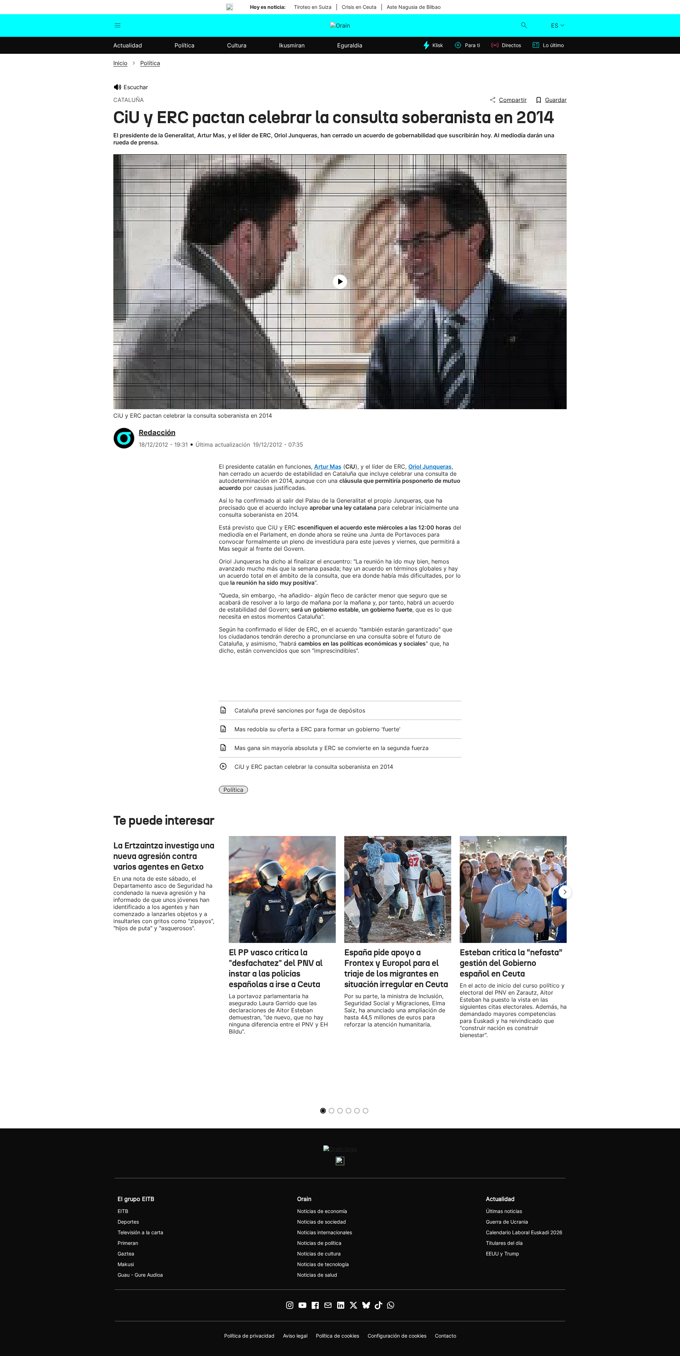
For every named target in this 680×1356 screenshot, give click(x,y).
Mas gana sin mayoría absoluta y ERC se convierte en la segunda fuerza (331, 747)
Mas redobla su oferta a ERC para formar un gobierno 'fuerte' (317, 729)
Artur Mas (327, 466)
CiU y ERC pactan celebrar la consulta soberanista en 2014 (313, 766)
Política (233, 789)
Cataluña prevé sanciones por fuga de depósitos (299, 710)
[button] (565, 892)
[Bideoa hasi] (340, 282)
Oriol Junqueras (430, 466)
